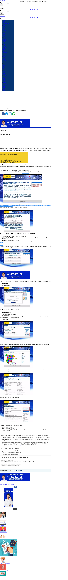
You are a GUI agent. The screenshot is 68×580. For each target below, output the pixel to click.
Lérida (4, 61)
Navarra (4, 45)
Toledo (4, 85)
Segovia (4, 78)
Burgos (4, 31)
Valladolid (4, 87)
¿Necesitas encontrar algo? (3, 485)
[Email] (10, 113)
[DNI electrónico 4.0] (3, 522)
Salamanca (4, 39)
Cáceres (4, 33)
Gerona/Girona (5, 52)
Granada (4, 80)
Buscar (1, 507)
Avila (4, 42)
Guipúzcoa (4, 48)
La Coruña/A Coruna (6, 23)
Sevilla (4, 73)
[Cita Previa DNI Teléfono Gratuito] (3, 515)
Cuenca (4, 63)
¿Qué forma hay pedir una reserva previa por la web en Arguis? (9, 154)
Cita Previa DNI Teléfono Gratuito (4, 518)
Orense (4, 20)
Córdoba (4, 41)
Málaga (4, 65)
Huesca (4, 46)
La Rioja (4, 43)
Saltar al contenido (2, 0)
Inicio (0, 108)
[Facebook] (3, 113)
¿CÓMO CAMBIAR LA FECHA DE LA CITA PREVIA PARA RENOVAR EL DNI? (11, 161)
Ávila (4, 27)
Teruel (4, 49)
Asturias (4, 26)
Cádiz (4, 34)
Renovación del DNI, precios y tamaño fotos (5, 570)
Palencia (4, 32)
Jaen (3, 74)
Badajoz (4, 59)
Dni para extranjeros (2, 556)
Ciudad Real (4, 40)
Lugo (4, 62)
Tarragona (4, 82)
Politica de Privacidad (2, 579)
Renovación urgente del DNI (3, 532)
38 (37, 9)
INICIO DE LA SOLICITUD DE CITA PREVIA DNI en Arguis (9, 155)
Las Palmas (4, 58)
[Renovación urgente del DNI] (3, 529)
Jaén (3, 54)
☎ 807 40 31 (33, 9)
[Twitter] (6, 113)
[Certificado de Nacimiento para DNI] (3, 536)
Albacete (4, 22)
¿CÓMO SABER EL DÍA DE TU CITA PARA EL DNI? (8, 160)
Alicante (4, 70)
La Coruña (4, 55)
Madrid (4, 56)
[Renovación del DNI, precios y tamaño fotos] (3, 567)
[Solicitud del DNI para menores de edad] (3, 560)
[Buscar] (0, 2)
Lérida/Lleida (5, 50)
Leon (4, 35)
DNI (2, 108)
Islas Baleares (5, 84)
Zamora (4, 36)
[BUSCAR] (15, 487)
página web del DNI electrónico (18, 445)
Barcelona (4, 30)
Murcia (4, 68)
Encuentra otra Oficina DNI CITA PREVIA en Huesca (8, 162)
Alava (4, 21)
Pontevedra (4, 24)
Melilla (4, 89)
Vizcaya (4, 28)
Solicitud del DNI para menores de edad (5, 563)
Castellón (4, 37)
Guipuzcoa (4, 29)
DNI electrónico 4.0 (2, 525)
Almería (4, 25)
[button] (26, 153)
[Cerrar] (1, 5)
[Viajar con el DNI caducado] (3, 574)
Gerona (4, 44)
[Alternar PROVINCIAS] (13, 19)
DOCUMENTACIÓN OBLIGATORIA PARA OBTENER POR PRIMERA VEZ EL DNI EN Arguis (13, 159)
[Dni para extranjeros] (8, 547)
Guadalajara (4, 47)
